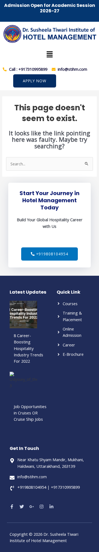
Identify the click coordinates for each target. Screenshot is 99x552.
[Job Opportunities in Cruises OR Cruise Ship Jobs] (23, 385)
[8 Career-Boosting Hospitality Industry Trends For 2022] (23, 314)
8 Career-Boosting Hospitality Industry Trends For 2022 (28, 348)
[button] (49, 54)
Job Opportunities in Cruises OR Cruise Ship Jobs (30, 413)
